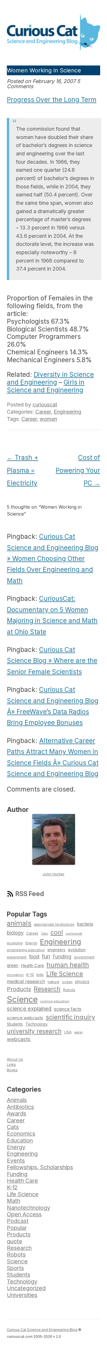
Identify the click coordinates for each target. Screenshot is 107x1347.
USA (68, 1032)
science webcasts (25, 1017)
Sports (15, 1268)
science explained (29, 1009)
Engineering (67, 412)
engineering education (26, 950)
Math (13, 1200)
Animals (17, 1100)
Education (20, 1140)
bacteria (85, 924)
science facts (67, 1009)
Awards (16, 1113)
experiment (17, 957)
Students (15, 1024)
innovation (15, 975)
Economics (21, 1133)
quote (14, 1241)
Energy (31, 943)
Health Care (32, 965)
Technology (36, 1024)
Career (43, 412)
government (84, 957)
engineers (56, 949)
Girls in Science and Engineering (45, 386)
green (12, 965)
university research (34, 1031)
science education (54, 1001)
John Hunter (53, 874)
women (48, 419)
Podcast (18, 1220)
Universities (22, 1295)
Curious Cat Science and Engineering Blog (42, 1329)
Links (11, 1064)
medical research (26, 981)
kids (40, 974)
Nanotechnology (28, 1207)
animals (19, 923)
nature (53, 981)
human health (68, 964)
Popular (17, 1227)
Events (16, 1160)
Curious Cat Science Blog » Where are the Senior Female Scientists (52, 661)
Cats (44, 933)
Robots (69, 990)
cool (57, 932)
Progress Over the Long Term (51, 99)
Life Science (64, 973)
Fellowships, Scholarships (40, 1167)
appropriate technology (54, 924)
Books (12, 1070)
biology (15, 933)
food (34, 957)
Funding (62, 957)
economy (15, 943)
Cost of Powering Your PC (78, 470)
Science (22, 999)
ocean (67, 982)
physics (82, 981)
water (78, 1032)
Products (19, 989)
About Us (15, 1059)
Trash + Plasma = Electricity (22, 470)
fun (46, 956)
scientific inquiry (70, 1017)
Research (47, 989)
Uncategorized (26, 1288)
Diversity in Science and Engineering (50, 378)
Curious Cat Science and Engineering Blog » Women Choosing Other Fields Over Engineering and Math (52, 558)
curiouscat (45, 405)
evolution (77, 949)
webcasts (19, 1039)
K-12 (30, 974)
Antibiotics (20, 1106)
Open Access (24, 1214)
